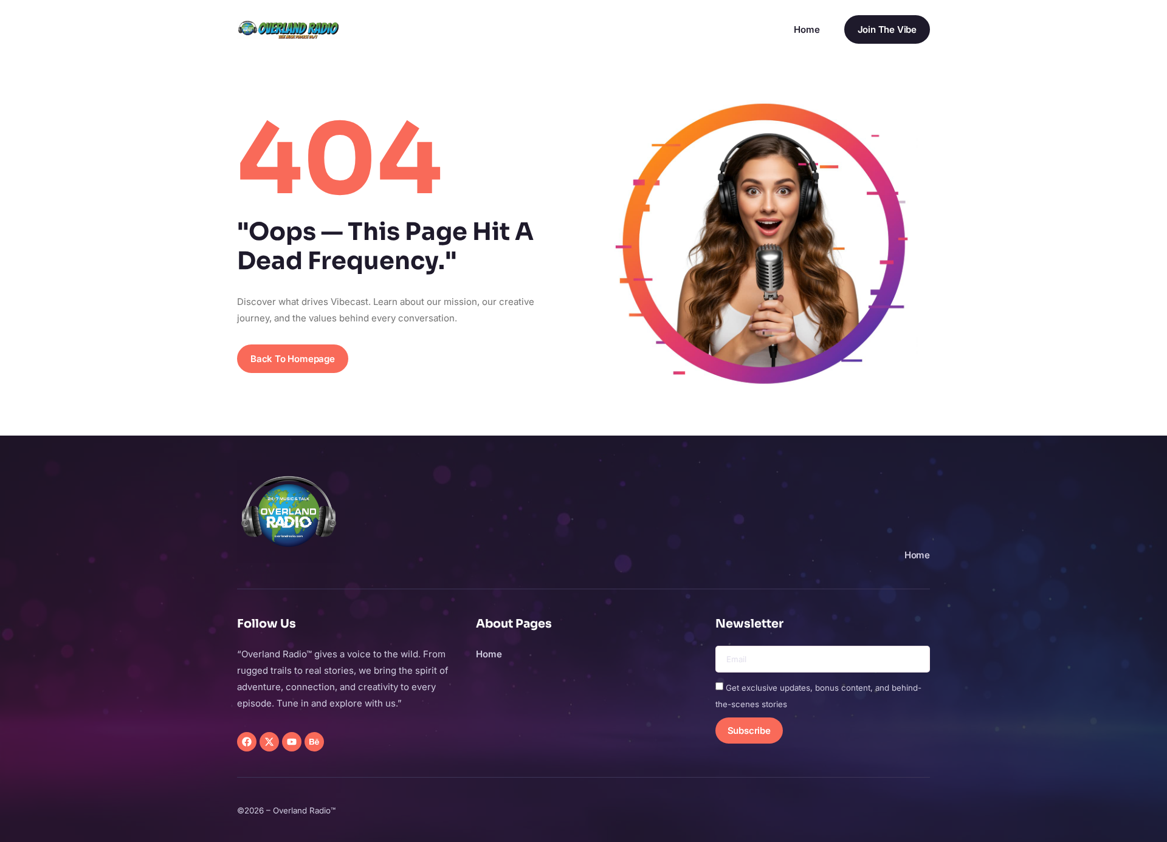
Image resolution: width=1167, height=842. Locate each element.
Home (806, 29)
